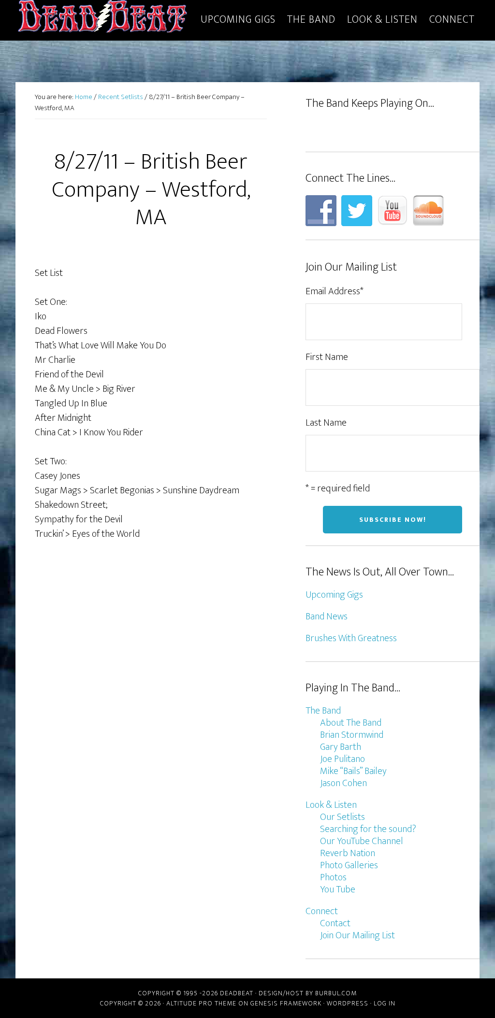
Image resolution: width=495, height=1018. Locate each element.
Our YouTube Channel (361, 841)
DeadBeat (102, 18)
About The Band (350, 723)
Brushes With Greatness (351, 638)
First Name (327, 357)
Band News (327, 616)
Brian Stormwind (351, 735)
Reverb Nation (347, 853)
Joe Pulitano (342, 759)
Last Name (326, 423)
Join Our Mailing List (357, 935)
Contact (335, 923)
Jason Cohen (343, 783)
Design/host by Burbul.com (308, 993)
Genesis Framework (285, 1003)
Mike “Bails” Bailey (353, 771)
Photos (333, 877)
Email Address (335, 291)
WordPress (347, 1003)
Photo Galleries (349, 865)
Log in (384, 1003)
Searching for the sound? (368, 829)
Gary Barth (340, 747)
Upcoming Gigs (334, 595)
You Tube (337, 889)
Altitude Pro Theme (201, 1003)
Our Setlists (342, 817)
